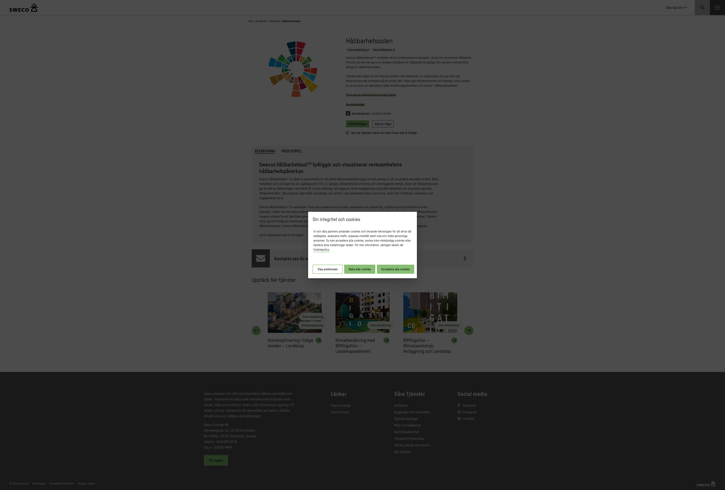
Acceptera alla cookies (395, 269)
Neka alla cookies (360, 269)
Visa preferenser (328, 269)
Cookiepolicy (321, 249)
